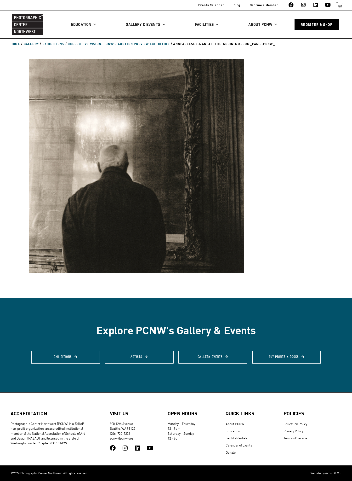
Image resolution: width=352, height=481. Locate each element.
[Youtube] (327, 4)
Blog (236, 5)
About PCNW (260, 24)
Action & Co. (333, 473)
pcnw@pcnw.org (121, 438)
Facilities (204, 24)
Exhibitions (53, 44)
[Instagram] (303, 4)
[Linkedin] (315, 4)
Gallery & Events (143, 24)
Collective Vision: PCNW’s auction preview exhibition (119, 44)
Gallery (31, 44)
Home (15, 44)
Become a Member (264, 5)
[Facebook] (291, 4)
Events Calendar (211, 5)
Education (81, 24)
